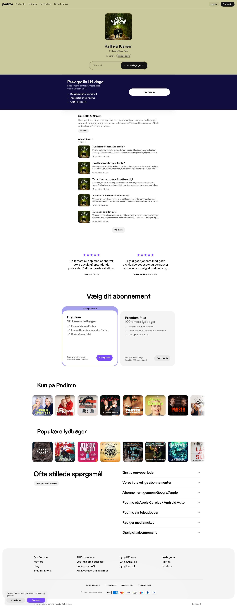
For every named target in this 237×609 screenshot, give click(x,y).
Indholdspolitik (111, 585)
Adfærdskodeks (93, 585)
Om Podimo (45, 4)
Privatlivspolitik (144, 585)
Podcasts (20, 4)
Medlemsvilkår (127, 585)
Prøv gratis (227, 4)
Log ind (214, 4)
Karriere (38, 561)
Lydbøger (32, 4)
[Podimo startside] (7, 4)
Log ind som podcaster (90, 561)
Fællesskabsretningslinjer (92, 570)
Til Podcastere (61, 4)
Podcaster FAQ (86, 566)
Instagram (168, 557)
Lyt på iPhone (127, 557)
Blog (36, 566)
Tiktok (166, 561)
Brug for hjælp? (43, 570)
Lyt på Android (128, 561)
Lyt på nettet (127, 566)
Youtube (167, 566)
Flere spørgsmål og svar (46, 483)
